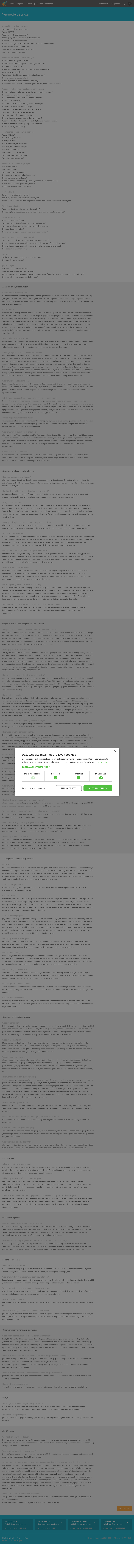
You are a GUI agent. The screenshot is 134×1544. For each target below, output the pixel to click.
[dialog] (67, 772)
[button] (67, 767)
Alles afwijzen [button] (69, 788)
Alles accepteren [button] (97, 788)
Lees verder (101, 762)
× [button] (115, 751)
